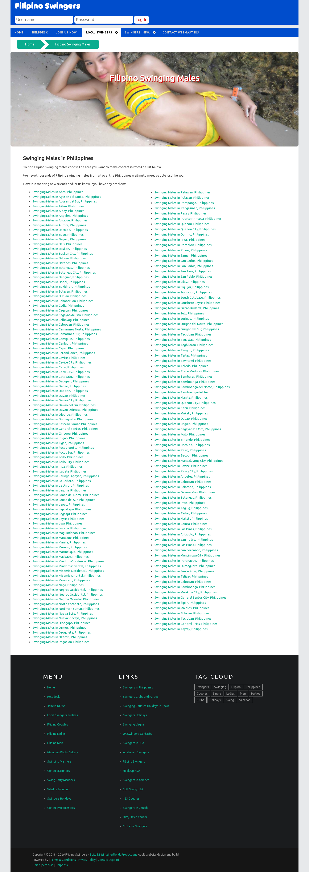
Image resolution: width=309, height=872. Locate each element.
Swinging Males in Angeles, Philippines (60, 215)
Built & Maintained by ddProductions (113, 854)
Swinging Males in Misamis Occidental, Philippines (68, 570)
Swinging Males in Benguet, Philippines (61, 277)
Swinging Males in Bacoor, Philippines (181, 455)
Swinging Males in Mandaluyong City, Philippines (188, 460)
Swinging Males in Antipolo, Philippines (182, 534)
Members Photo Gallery (62, 752)
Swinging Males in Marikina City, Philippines (185, 592)
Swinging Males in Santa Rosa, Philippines (184, 571)
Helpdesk (40, 32)
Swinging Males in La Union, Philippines (61, 485)
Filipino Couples (57, 724)
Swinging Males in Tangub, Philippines (181, 350)
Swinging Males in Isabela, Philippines (60, 471)
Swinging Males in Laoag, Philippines (59, 504)
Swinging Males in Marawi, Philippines (60, 547)
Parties (255, 693)
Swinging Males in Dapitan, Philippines (60, 391)
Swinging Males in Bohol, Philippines (59, 282)
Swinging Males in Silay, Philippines (179, 282)
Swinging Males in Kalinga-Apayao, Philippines (66, 476)
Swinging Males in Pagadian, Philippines (61, 642)
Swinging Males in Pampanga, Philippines (184, 203)
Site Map (48, 865)
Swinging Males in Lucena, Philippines (60, 528)
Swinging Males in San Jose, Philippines (182, 271)
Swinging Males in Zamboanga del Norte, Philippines (192, 387)
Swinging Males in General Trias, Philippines (186, 624)
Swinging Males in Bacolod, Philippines (60, 230)
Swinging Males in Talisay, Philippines (181, 576)
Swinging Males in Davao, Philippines (59, 395)
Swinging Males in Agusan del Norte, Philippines (67, 196)
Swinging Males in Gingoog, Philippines (60, 433)
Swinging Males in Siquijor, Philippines (181, 287)
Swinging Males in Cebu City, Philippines (61, 372)
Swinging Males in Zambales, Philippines (183, 376)
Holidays (215, 700)
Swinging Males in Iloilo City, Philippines (61, 462)
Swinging (220, 687)
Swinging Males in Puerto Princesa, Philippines (188, 218)
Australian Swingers (136, 752)
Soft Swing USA (133, 789)
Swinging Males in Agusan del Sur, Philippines (65, 201)
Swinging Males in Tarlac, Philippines (180, 355)
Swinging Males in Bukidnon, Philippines (61, 286)
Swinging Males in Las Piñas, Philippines (183, 529)
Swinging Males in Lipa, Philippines (57, 523)
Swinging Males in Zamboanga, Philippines (184, 381)
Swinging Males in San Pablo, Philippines (183, 276)
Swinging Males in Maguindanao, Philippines (64, 533)
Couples (202, 693)
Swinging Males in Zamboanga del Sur (181, 392)
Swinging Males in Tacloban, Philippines (182, 334)
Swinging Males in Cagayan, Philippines (60, 310)
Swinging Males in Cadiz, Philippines (58, 305)
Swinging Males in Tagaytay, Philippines (182, 339)
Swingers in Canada (135, 807)
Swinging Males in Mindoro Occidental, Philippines (68, 561)
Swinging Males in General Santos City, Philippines (190, 597)
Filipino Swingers (134, 761)
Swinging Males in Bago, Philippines (58, 234)
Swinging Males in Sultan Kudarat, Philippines (186, 308)
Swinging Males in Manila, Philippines (59, 542)
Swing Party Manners (61, 780)
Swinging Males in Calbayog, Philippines (61, 320)
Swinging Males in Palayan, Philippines (182, 197)
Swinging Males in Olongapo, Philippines (61, 623)
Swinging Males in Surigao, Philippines (181, 318)
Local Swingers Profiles (62, 715)
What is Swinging (58, 789)
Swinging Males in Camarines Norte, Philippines (67, 329)
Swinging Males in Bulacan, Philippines (60, 291)
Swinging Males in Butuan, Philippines (60, 296)
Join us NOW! (67, 32)
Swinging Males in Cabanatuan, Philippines (63, 301)
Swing (230, 700)
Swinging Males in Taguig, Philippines (181, 508)
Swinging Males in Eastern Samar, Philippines (65, 424)
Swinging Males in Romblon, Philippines (183, 245)
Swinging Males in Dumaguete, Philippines (63, 419)
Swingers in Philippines (138, 687)
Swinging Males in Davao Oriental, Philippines (65, 409)
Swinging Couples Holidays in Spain (146, 706)
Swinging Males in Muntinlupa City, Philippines (187, 555)
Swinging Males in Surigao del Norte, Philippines (188, 324)
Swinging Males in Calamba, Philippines (182, 487)
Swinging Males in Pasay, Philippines (180, 213)
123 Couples (131, 798)
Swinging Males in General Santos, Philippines (65, 428)
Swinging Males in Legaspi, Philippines (60, 514)
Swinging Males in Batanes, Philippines (60, 263)
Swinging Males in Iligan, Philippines (58, 443)
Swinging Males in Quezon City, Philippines (185, 229)
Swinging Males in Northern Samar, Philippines (66, 608)
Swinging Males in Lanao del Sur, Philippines (64, 500)
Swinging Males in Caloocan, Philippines (61, 324)
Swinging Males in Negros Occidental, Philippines (68, 589)
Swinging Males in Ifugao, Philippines (59, 438)
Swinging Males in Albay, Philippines (58, 211)
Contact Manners (58, 770)
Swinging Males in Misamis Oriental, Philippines (67, 575)
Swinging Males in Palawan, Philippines (182, 192)
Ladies (230, 693)
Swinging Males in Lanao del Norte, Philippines (66, 495)
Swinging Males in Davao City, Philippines (62, 400)
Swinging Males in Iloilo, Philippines (58, 457)
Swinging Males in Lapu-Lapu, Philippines (62, 509)
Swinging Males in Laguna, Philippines (60, 490)
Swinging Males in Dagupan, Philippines (61, 381)
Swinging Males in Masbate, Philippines (61, 556)
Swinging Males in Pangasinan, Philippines (184, 208)
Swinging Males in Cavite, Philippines (59, 357)
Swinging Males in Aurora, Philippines (59, 225)
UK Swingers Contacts (137, 733)
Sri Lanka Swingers (135, 826)
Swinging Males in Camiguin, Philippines (61, 339)
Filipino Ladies (56, 733)
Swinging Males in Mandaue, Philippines (61, 537)
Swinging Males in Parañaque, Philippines (184, 560)
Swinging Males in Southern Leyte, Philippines (187, 303)
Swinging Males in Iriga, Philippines (58, 466)
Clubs (200, 700)
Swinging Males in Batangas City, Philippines (64, 272)
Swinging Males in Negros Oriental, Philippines (66, 599)
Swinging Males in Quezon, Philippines (182, 224)
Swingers (203, 687)
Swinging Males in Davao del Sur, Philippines (64, 405)
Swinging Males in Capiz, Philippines (58, 348)
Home (29, 44)
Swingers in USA (133, 743)
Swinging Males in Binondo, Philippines (182, 439)
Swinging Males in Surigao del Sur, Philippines (186, 329)
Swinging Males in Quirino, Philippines (181, 234)
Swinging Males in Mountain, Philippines (61, 580)
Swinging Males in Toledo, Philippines (181, 366)
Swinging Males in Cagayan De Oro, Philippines (187, 429)
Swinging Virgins (134, 724)
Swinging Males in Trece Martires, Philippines (186, 371)
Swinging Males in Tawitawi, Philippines (182, 360)
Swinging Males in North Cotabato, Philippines (66, 604)
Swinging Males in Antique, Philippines (60, 220)
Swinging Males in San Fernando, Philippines (186, 550)
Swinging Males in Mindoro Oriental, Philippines (67, 566)
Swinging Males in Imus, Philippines (179, 503)
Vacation (245, 700)
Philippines (253, 687)
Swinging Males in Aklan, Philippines (59, 206)
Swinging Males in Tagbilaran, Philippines (184, 345)
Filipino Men (55, 743)
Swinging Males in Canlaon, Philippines (60, 343)
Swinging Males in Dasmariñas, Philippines (184, 492)
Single (217, 693)
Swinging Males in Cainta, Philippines (180, 524)
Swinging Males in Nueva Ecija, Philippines (63, 613)
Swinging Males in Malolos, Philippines (181, 608)
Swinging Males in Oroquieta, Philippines (62, 632)
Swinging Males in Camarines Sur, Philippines (65, 334)
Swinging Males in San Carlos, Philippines (183, 260)
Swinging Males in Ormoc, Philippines (59, 627)
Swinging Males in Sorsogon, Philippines (183, 292)
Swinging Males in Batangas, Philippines (61, 267)
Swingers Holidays (59, 798)
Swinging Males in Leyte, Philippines (59, 519)
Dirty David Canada (135, 817)
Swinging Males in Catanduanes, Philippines (64, 353)
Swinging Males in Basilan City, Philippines (63, 253)
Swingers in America (136, 780)
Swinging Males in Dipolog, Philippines (60, 414)
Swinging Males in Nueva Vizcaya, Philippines (65, 618)
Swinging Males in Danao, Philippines (59, 386)
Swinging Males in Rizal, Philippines (179, 239)
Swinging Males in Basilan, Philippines (60, 248)
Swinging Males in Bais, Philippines (57, 244)
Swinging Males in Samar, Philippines (180, 255)
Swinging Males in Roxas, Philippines (180, 250)
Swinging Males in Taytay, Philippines (181, 629)
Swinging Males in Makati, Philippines (181, 413)
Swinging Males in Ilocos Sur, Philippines (61, 452)
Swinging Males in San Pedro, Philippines (183, 539)
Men (243, 693)
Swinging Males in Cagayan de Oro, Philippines (66, 315)
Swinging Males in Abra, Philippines (58, 192)
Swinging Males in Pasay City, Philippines (183, 471)
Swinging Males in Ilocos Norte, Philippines (63, 447)
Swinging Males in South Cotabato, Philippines (187, 297)
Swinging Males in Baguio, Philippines (59, 239)
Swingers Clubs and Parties (140, 696)
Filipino (236, 687)
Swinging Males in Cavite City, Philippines (62, 362)
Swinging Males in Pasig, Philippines (180, 450)
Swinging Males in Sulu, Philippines (179, 313)
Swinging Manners (59, 761)
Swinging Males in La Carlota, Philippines (62, 481)
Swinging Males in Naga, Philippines (58, 585)
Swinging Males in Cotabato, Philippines (61, 376)
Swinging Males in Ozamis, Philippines (60, 637)
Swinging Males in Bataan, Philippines (60, 258)
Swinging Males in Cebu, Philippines (58, 367)
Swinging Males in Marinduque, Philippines (63, 552)
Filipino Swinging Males (73, 44)
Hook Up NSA (131, 770)
